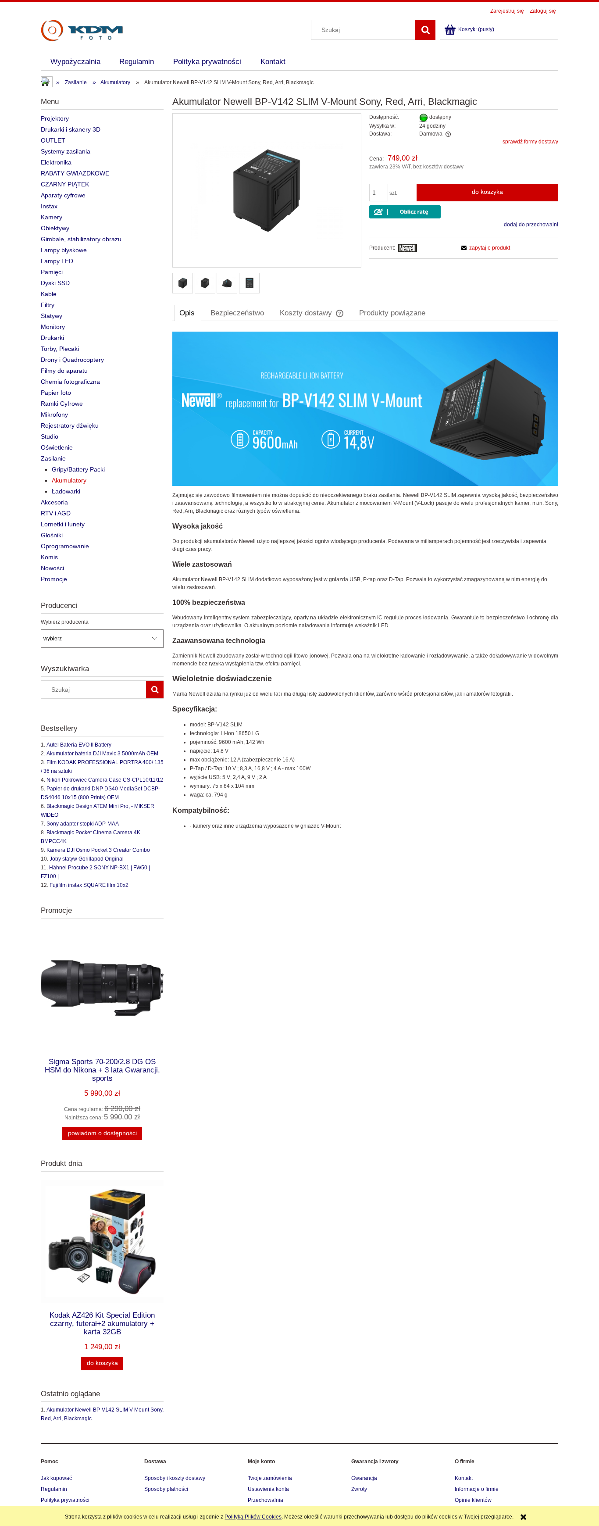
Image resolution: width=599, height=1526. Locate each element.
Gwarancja (364, 1478)
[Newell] (407, 248)
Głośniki (52, 535)
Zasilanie (53, 458)
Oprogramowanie (65, 546)
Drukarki (52, 337)
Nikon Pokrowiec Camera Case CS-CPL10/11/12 (104, 780)
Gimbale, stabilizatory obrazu (81, 239)
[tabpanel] (365, 581)
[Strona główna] (82, 30)
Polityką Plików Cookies (253, 1517)
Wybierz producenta (65, 622)
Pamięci (52, 271)
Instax (49, 206)
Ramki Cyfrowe (62, 403)
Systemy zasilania (65, 151)
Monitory (53, 326)
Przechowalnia (265, 1500)
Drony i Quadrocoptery (72, 359)
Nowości (52, 568)
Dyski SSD (55, 282)
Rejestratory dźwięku (70, 425)
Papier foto (56, 392)
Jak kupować (56, 1478)
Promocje (54, 579)
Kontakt (464, 1478)
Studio (49, 436)
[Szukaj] (425, 30)
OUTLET (53, 140)
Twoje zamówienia (270, 1478)
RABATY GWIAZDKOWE (75, 173)
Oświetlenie (57, 447)
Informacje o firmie (477, 1489)
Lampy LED (57, 260)
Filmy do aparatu (64, 370)
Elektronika (56, 162)
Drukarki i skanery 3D (70, 129)
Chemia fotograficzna (70, 381)
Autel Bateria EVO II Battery (78, 745)
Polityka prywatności (65, 1500)
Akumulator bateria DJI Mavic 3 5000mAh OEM (102, 753)
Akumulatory (69, 480)
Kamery (51, 217)
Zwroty (359, 1489)
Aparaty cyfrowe (63, 195)
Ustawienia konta (268, 1489)
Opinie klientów (473, 1500)
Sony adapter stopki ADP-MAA (82, 824)
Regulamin (54, 1489)
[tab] (187, 313)
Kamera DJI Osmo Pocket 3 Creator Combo (98, 850)
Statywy (51, 315)
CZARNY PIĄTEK (65, 184)
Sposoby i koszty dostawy (174, 1478)
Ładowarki (66, 491)
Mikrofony (54, 414)
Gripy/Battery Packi (78, 469)
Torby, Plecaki (60, 348)
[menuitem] (75, 61)
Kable (49, 293)
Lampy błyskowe (64, 250)
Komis (49, 557)
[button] (484, 248)
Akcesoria (54, 502)
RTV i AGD (56, 513)
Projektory (55, 118)
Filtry (47, 304)
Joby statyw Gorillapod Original (87, 859)
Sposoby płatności (166, 1489)
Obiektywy (55, 228)
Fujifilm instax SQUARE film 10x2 (89, 885)
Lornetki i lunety (63, 524)
